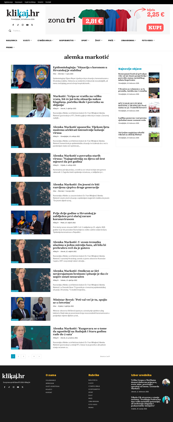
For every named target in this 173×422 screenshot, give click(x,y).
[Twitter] (32, 25)
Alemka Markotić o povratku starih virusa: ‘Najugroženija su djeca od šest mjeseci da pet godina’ (79, 158)
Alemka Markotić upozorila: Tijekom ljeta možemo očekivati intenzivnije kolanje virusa (81, 130)
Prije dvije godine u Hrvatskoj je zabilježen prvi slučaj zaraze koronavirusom (74, 216)
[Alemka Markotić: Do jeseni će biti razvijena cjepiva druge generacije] (30, 194)
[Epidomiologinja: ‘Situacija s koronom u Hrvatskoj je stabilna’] (30, 76)
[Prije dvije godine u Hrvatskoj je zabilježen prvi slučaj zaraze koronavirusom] (30, 222)
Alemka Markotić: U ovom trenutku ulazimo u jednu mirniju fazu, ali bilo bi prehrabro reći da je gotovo (79, 245)
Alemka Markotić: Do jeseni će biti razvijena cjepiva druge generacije (76, 186)
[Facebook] (13, 25)
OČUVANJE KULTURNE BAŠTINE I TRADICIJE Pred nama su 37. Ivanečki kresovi (132, 105)
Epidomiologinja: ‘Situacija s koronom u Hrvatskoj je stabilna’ (80, 69)
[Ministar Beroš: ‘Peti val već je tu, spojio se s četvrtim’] (30, 309)
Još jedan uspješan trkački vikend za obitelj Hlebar (131, 133)
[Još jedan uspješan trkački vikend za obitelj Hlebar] (154, 136)
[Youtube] (27, 25)
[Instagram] (22, 25)
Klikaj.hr (56, 108)
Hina (54, 74)
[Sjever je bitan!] (23, 13)
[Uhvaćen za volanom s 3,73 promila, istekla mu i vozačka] (154, 93)
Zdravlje (15, 87)
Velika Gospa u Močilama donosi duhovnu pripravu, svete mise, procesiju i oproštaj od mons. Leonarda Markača (145, 384)
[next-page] (39, 356)
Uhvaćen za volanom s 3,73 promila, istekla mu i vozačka (132, 90)
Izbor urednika (141, 375)
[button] (25, 31)
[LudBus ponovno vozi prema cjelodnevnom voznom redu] (154, 122)
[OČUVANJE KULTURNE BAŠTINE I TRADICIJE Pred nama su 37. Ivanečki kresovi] (154, 107)
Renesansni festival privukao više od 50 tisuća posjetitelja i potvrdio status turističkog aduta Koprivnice (132, 77)
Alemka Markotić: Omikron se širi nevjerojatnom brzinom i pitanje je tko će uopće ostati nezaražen (80, 273)
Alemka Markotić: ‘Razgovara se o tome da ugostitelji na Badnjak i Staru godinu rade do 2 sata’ (80, 331)
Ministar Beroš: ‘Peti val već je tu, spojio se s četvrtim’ (80, 301)
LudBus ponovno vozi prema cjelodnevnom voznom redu (132, 119)
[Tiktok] (18, 25)
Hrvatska (15, 147)
